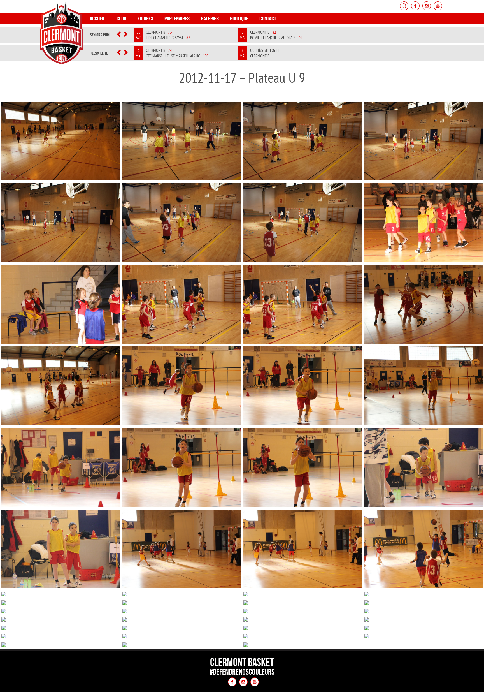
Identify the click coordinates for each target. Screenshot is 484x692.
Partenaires (177, 18)
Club (121, 18)
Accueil (97, 18)
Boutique (239, 18)
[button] (118, 35)
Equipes (145, 18)
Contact (267, 18)
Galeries (210, 18)
